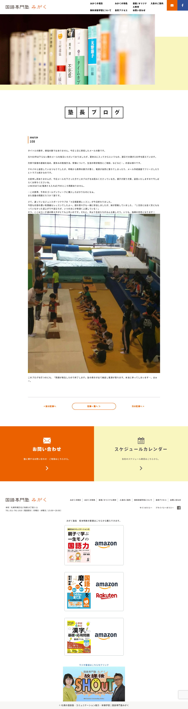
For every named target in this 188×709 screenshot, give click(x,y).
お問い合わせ (139, 10)
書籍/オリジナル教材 (107, 500)
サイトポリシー (146, 508)
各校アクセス (121, 10)
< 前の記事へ (50, 406)
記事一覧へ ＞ (94, 406)
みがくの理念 (96, 3)
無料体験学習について (100, 10)
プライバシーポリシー (165, 508)
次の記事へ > (138, 406)
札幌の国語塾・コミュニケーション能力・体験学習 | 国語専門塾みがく (95, 705)
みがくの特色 (121, 3)
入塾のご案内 (157, 3)
